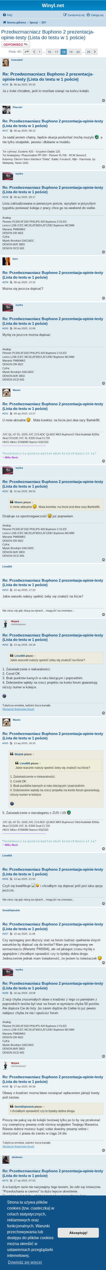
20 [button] (78, 52)
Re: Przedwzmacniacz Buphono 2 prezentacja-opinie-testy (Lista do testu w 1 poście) (47, 77)
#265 (5, 743)
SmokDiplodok (11, 910)
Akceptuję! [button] (78, 1233)
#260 (5, 328)
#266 (5, 879)
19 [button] (70, 52)
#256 (5, 84)
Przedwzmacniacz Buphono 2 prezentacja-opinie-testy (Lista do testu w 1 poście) (47, 34)
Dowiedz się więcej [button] (25, 1262)
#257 (5, 130)
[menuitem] (7, 15)
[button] (26, 52)
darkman (17, 1157)
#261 (5, 413)
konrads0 (17, 59)
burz (15, 258)
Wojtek (15, 621)
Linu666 (7, 566)
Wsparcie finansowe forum (18, 709)
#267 (5, 933)
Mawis (16, 390)
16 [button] (49, 52)
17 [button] (56, 52)
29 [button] (88, 52)
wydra (19, 173)
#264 (5, 644)
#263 (5, 590)
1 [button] (39, 52)
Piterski (17, 107)
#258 (5, 197)
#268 (5, 993)
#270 (5, 1180)
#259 (5, 282)
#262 (5, 491)
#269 (5, 1086)
